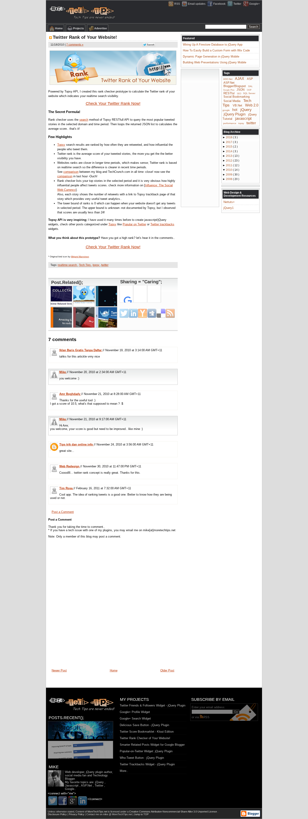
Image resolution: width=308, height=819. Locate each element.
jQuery (246, 110)
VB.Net (237, 105)
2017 (229, 142)
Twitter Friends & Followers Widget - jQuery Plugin (152, 705)
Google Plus (228, 90)
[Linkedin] (82, 800)
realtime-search (68, 265)
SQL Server (249, 93)
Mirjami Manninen (80, 256)
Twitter (237, 3)
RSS (177, 3)
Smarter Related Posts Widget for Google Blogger (152, 744)
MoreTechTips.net (97, 811)
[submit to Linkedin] (133, 313)
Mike (63, 372)
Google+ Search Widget (135, 718)
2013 (229, 155)
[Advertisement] (113, 273)
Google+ (254, 3)
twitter (104, 265)
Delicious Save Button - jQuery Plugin (144, 725)
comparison (70, 171)
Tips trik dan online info (76, 444)
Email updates (196, 3)
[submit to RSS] (170, 313)
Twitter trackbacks (162, 224)
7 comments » (74, 44)
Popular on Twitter (134, 224)
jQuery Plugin (235, 114)
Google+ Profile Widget (135, 712)
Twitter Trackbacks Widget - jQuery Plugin (147, 764)
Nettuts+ (229, 202)
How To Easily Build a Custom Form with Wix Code (216, 50)
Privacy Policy (77, 814)
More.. (124, 771)
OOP (249, 90)
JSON (240, 89)
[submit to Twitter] (124, 313)
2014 (229, 151)
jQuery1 (228, 208)
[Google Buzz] (72, 800)
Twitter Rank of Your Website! (85, 37)
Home (59, 28)
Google (69, 789)
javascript (243, 118)
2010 (229, 169)
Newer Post (59, 670)
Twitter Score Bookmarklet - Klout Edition (147, 731)
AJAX (239, 79)
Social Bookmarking (236, 96)
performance (229, 123)
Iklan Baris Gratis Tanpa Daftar (81, 350)
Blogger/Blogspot (234, 86)
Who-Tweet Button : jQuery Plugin (142, 757)
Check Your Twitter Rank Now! (113, 103)
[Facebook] (62, 800)
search (83, 119)
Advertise (100, 28)
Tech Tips (85, 265)
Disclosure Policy (57, 814)
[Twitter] (52, 800)
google (226, 110)
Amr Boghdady (70, 394)
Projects (78, 28)
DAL (250, 86)
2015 (229, 146)
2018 (229, 137)
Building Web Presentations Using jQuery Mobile (214, 62)
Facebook (219, 3)
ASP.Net (228, 82)
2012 (229, 160)
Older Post (167, 670)
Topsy (61, 144)
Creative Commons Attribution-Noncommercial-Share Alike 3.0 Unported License (173, 811)
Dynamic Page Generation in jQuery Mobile (211, 56)
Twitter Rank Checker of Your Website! (145, 738)
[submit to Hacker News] (142, 313)
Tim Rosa (66, 488)
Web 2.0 (251, 105)
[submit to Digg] (151, 313)
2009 (229, 174)
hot (234, 110)
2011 (229, 165)
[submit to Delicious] (160, 313)
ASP (250, 79)
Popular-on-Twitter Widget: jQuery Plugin (146, 751)
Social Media (231, 101)
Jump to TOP (141, 814)
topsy (96, 265)
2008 (229, 179)
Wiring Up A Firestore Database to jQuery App (212, 44)
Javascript (71, 785)
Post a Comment (63, 512)
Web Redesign (69, 466)
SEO (239, 93)
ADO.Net (227, 79)
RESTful (228, 93)
